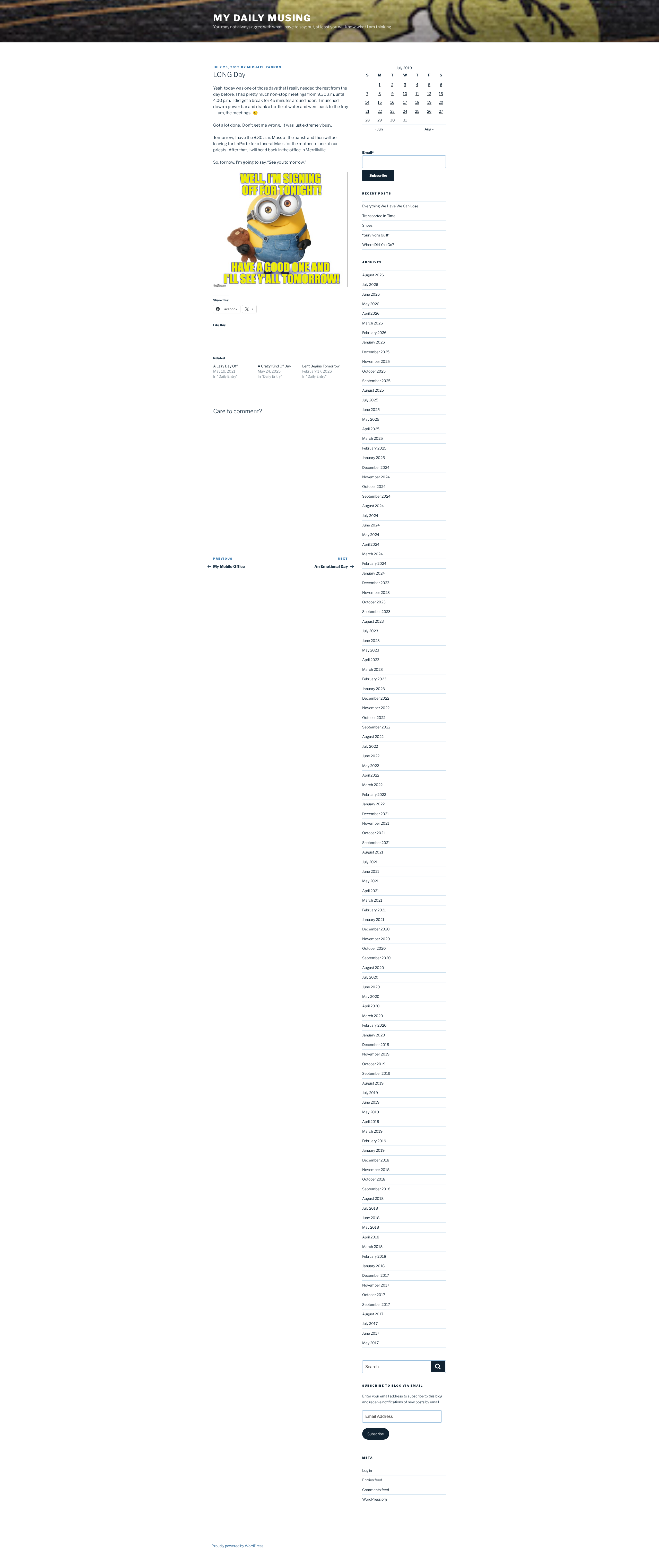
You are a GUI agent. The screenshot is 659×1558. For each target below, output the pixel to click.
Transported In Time (378, 216)
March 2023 (372, 669)
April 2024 (370, 544)
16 (392, 102)
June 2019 (370, 1102)
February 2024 (374, 563)
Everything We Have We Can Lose (390, 206)
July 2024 (370, 515)
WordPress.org (374, 1499)
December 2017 (375, 1275)
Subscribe (375, 1434)
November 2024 (376, 477)
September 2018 (376, 1189)
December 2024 (375, 467)
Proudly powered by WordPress (237, 1546)
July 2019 (370, 1092)
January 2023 (373, 688)
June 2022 (370, 756)
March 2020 (372, 1016)
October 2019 (373, 1064)
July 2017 (370, 1323)
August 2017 (372, 1314)
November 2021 (375, 823)
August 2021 (372, 852)
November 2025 (376, 361)
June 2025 (371, 409)
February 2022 (374, 794)
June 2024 (371, 525)
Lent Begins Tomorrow (321, 366)
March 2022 (372, 784)
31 (405, 120)
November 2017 (375, 1285)
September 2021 (376, 842)
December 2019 (375, 1044)
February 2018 (374, 1256)
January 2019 (373, 1150)
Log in (367, 1470)
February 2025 (374, 448)
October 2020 (374, 948)
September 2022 (376, 727)
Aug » (428, 129)
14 (367, 102)
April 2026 (370, 313)
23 (392, 111)
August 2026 (373, 275)
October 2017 (373, 1294)
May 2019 (370, 1112)
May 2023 (370, 650)
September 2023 (376, 611)
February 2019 (374, 1141)
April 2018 (370, 1237)
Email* (368, 152)
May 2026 (370, 304)
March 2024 (372, 554)
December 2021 (375, 814)
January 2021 (373, 919)
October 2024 (374, 486)
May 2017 (370, 1343)
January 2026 (373, 342)
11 (417, 93)
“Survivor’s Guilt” (376, 235)
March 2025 (372, 438)
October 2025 (374, 371)
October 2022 (373, 717)
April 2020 (371, 1006)
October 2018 (373, 1179)
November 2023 (376, 592)
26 (429, 111)
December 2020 (376, 929)
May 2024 (370, 534)
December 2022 (375, 698)
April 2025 (370, 429)
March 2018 (372, 1246)
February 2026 (374, 332)
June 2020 (371, 987)
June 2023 (371, 640)
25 (417, 111)
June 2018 (370, 1218)
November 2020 (376, 939)
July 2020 (370, 977)
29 (379, 120)
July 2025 (370, 400)
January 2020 (373, 1035)
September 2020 (376, 958)
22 (380, 111)
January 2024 (373, 573)
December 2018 (375, 1160)
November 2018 (375, 1169)
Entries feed (372, 1480)
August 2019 (373, 1083)
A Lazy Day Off (225, 366)
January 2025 (373, 457)
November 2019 (375, 1054)
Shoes (367, 225)
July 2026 (370, 284)
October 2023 (374, 602)
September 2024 (376, 496)
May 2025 (370, 419)
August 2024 (373, 506)
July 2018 (370, 1208)
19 (429, 102)
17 (405, 102)
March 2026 (372, 323)
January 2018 (373, 1266)
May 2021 (370, 881)
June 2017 (370, 1333)
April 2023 (370, 659)
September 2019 (376, 1073)
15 (380, 102)
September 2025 (376, 381)
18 (417, 102)
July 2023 (370, 631)
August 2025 (373, 390)
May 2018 (370, 1227)
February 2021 (374, 910)
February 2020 (374, 1025)
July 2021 (370, 862)
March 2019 (372, 1131)
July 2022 (370, 746)
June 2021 (370, 871)
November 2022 (375, 708)
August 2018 (373, 1198)
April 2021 (370, 890)
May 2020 (370, 996)
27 (441, 111)
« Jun (379, 129)
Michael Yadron (264, 67)
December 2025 (375, 352)
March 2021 (372, 900)
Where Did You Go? (378, 244)
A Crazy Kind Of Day (274, 366)
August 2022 (373, 736)
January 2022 (373, 804)
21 (367, 111)
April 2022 (370, 775)
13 (441, 93)
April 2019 (370, 1121)
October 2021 (373, 833)
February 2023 (374, 679)
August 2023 (373, 621)
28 (367, 120)
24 (405, 111)
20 (441, 102)
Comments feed (375, 1489)
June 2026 (371, 294)
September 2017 (376, 1304)
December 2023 (375, 582)
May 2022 (370, 765)
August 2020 (373, 967)
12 (429, 93)
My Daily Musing (262, 18)
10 (405, 93)
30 (392, 120)
